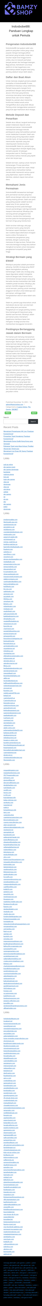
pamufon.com (8, 1167)
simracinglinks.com (10, 567)
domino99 (18, 1282)
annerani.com (8, 594)
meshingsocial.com (10, 897)
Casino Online (22, 407)
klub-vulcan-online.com (12, 1152)
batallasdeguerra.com (11, 616)
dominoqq (7, 484)
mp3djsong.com (9, 529)
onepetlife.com (9, 1207)
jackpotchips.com (10, 1140)
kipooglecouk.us (9, 703)
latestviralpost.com (10, 867)
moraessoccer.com (10, 624)
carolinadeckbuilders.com (12, 581)
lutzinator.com (8, 1175)
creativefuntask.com (10, 1100)
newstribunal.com (10, 1026)
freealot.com (8, 1115)
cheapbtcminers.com (11, 1105)
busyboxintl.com (9, 835)
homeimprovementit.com (12, 1023)
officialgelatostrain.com (11, 1199)
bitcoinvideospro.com (11, 820)
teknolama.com (9, 852)
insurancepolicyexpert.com (13, 576)
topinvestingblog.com (11, 584)
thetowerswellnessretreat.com (14, 1197)
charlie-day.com (9, 914)
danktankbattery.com (11, 909)
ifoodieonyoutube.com (11, 1046)
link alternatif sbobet (17, 1290)
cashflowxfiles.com (10, 887)
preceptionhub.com (10, 1031)
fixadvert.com (8, 549)
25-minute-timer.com (11, 1098)
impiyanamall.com (10, 1066)
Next (34, 413)
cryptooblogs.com (10, 1080)
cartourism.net (8, 725)
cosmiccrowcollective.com (13, 822)
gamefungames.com (11, 1095)
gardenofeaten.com (10, 874)
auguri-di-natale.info (10, 537)
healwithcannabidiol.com (12, 1187)
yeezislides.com (9, 1033)
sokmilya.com (8, 1247)
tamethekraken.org (10, 1172)
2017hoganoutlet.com (11, 775)
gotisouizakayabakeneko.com (14, 827)
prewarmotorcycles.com (12, 564)
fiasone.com (8, 906)
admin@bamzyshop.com (14, 404)
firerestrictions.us (9, 643)
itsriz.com (7, 812)
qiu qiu (6, 499)
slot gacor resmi (26, 1297)
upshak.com (8, 934)
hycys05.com (8, 877)
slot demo (7, 489)
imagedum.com (9, 1194)
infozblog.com (8, 651)
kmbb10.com (8, 889)
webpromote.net (9, 658)
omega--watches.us (10, 542)
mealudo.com (8, 911)
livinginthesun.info (10, 810)
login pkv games (9, 479)
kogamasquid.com (10, 747)
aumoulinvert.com (10, 708)
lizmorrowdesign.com (11, 1185)
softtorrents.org (9, 1160)
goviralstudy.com (9, 723)
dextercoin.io (8, 755)
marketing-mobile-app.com (13, 902)
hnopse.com (8, 991)
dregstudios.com (9, 619)
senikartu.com (8, 802)
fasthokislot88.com (10, 1135)
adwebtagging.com (10, 976)
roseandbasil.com (10, 673)
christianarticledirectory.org (13, 757)
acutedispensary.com (11, 956)
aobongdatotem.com (11, 1036)
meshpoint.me (8, 830)
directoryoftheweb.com (11, 783)
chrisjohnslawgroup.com (12, 1150)
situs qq (6, 482)
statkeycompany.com (11, 579)
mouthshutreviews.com (11, 1053)
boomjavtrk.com (9, 1251)
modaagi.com (8, 609)
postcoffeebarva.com (11, 840)
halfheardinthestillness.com (13, 683)
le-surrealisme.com (10, 572)
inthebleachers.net (10, 738)
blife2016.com (8, 1180)
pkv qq (14, 1285)
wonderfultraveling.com (12, 631)
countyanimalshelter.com (12, 973)
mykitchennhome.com (11, 705)
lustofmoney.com (9, 996)
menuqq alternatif (10, 1263)
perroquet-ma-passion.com (13, 1229)
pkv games (7, 494)
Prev (8, 413)
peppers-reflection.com (11, 1001)
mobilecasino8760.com (12, 693)
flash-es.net (8, 931)
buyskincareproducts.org (12, 743)
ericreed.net (8, 688)
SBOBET (15, 409)
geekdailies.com (9, 1237)
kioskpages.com (9, 1190)
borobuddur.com (9, 1090)
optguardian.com (9, 1068)
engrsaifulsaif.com (10, 1103)
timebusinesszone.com (11, 998)
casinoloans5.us (9, 698)
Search (6, 417)
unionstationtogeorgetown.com (14, 1108)
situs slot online (20, 1287)
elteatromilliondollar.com (12, 842)
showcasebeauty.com (11, 574)
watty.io (6, 807)
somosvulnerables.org (11, 1162)
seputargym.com (9, 1063)
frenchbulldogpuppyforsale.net (14, 745)
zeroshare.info (8, 601)
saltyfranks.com (9, 591)
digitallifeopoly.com (10, 1058)
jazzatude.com (9, 596)
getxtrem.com (8, 892)
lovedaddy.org (8, 921)
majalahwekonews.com (12, 773)
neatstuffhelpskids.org (11, 621)
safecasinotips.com (10, 1137)
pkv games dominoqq (11, 469)
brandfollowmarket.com (12, 968)
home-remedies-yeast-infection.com (16, 1038)
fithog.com (7, 666)
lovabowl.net (8, 1021)
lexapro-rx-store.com (11, 740)
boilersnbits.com (9, 864)
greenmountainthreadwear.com (14, 954)
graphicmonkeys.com (11, 1128)
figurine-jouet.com (10, 1224)
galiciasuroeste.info (10, 614)
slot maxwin (32, 1273)
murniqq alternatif (31, 1292)
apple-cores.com (9, 728)
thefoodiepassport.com (11, 710)
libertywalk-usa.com (10, 522)
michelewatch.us (9, 539)
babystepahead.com (11, 981)
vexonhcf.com (8, 557)
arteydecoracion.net (10, 663)
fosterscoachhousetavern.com (14, 859)
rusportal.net (8, 805)
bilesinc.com (8, 604)
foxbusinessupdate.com (12, 919)
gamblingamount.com (11, 986)
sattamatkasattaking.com (12, 1204)
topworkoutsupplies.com (12, 1051)
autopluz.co (8, 552)
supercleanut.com (10, 1120)
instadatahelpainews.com (12, 1234)
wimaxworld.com (9, 636)
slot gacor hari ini (13, 1270)
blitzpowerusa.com (10, 872)
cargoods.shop (9, 815)
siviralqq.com (8, 939)
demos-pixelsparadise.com (13, 559)
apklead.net (8, 1254)
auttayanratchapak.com (12, 837)
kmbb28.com (8, 1242)
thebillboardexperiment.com (13, 1209)
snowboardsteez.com (11, 882)
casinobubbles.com (10, 1061)
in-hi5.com (7, 795)
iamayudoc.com (9, 1110)
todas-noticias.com (10, 800)
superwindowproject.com (12, 713)
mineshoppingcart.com (11, 1048)
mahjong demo (9, 474)
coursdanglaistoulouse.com (13, 532)
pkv (5, 502)
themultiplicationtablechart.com (14, 750)
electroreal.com (9, 1041)
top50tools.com (9, 586)
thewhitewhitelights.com (12, 676)
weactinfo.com (8, 894)
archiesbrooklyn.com (11, 646)
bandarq (25, 1278)
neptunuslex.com (9, 534)
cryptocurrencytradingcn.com (13, 961)
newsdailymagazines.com (12, 1028)
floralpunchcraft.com (10, 904)
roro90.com (7, 790)
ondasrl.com (8, 1177)
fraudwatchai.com (10, 1076)
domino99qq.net (9, 780)
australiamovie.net (10, 524)
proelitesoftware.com (11, 1142)
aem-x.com (7, 1078)
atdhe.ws (7, 678)
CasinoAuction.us (10, 700)
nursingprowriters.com (11, 951)
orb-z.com (7, 857)
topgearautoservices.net (12, 1222)
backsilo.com (8, 936)
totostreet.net (8, 1071)
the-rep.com (8, 589)
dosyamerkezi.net (10, 569)
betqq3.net (7, 695)
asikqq (6, 492)
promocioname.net (10, 633)
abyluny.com (8, 1249)
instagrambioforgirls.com (12, 884)
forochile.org (8, 626)
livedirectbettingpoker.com (13, 916)
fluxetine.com (8, 690)
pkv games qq (14, 1265)
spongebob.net (9, 832)
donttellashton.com (10, 785)
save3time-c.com (9, 554)
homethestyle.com (10, 1085)
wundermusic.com (10, 1093)
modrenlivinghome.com (12, 1232)
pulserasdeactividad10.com (13, 730)
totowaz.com (8, 963)
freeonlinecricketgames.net (13, 638)
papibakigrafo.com (10, 715)
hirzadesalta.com (9, 1056)
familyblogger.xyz (10, 1147)
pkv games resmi (9, 467)
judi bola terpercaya (17, 1292)
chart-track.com (9, 629)
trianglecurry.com (9, 1192)
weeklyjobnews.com (11, 971)
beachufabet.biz (9, 1212)
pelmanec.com (9, 778)
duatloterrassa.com (10, 1165)
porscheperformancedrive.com (14, 1170)
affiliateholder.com (10, 1008)
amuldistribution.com (11, 1088)
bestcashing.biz (9, 641)
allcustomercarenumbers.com (14, 1145)
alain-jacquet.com (10, 825)
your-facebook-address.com (13, 1227)
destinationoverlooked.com (13, 983)
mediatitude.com (9, 562)
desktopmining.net (10, 735)
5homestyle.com (9, 760)
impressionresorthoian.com (13, 941)
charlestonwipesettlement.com (14, 966)
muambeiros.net (9, 648)
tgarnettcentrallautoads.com (13, 547)
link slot (6, 477)
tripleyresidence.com (11, 1157)
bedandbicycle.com (10, 1123)
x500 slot (30, 1270)
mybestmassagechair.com (12, 686)
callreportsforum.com (11, 1244)
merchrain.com (9, 1239)
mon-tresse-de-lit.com (11, 1214)
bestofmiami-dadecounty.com (14, 1043)
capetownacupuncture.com (13, 817)
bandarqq (7, 472)
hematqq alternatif (10, 1295)
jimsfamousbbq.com (10, 519)
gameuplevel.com (10, 1083)
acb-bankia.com (9, 929)
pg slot (23, 1270)
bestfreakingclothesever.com (13, 944)
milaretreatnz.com (10, 606)
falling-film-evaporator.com (13, 946)
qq (4, 497)
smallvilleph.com (9, 611)
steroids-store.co (9, 661)
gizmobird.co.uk (9, 527)
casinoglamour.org (10, 752)
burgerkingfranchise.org (12, 845)
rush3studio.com (9, 788)
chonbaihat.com (9, 653)
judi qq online (8, 464)
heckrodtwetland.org (11, 681)
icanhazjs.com (8, 718)
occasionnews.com (10, 993)
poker (5, 507)
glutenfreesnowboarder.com (13, 1182)
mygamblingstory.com (11, 770)
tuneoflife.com (8, 1003)
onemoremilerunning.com (12, 879)
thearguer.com (8, 899)
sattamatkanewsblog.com (12, 959)
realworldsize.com (10, 849)
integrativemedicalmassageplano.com (17, 924)
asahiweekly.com (9, 1118)
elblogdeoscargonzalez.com (13, 656)
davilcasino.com (9, 1073)
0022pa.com (8, 599)
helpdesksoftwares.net (11, 1019)
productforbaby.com (10, 854)
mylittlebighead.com (10, 1113)
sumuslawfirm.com (10, 949)
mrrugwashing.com (10, 926)
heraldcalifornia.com (11, 1125)
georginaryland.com (10, 671)
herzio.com (7, 792)
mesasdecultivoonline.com (13, 862)
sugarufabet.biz (9, 1217)
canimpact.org (8, 720)
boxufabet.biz (8, 1219)
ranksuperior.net (9, 978)
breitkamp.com (9, 1155)
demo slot (14, 1273)
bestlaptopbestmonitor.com (13, 668)
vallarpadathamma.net (11, 847)
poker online (8, 1297)
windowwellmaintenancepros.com (15, 1006)
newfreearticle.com (10, 869)
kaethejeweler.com (10, 1202)
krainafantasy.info (10, 797)
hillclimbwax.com (9, 988)
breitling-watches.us (10, 544)
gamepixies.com (9, 1130)
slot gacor (23, 1273)
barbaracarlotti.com (10, 733)
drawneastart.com (10, 1133)
